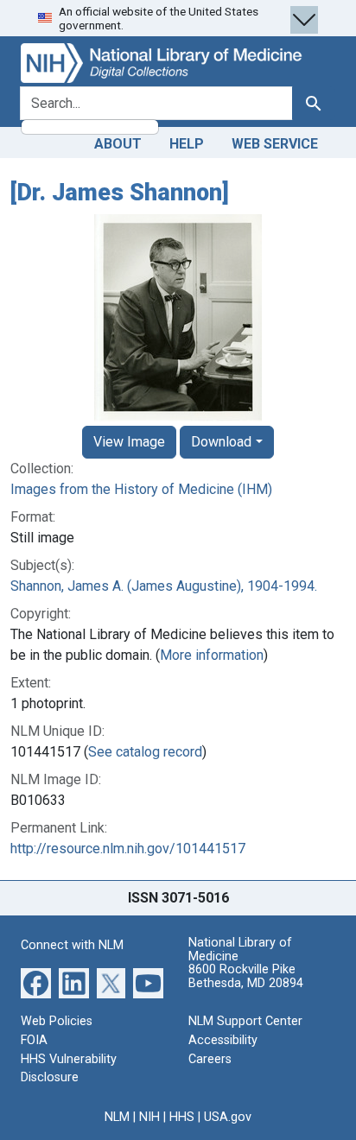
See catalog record (145, 752)
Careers (210, 1059)
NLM (117, 1117)
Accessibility (222, 1040)
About (118, 144)
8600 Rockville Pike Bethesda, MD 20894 (245, 976)
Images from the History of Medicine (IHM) (141, 489)
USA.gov (227, 1117)
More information (212, 655)
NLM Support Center (245, 1021)
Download (221, 442)
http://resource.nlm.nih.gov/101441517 (127, 848)
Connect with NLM (72, 945)
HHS (181, 1117)
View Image (129, 442)
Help (186, 144)
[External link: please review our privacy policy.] (36, 982)
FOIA (34, 1040)
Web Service (275, 144)
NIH (149, 1117)
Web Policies (56, 1021)
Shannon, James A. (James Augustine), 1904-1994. (163, 586)
